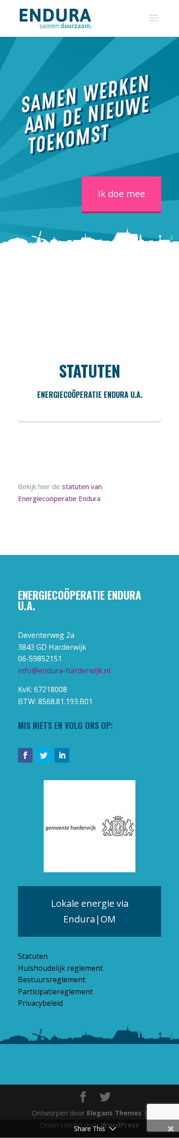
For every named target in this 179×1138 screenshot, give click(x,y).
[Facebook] (25, 755)
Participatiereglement (55, 991)
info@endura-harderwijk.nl (64, 670)
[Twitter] (43, 755)
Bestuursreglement (51, 980)
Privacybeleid (40, 1003)
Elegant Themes (114, 1112)
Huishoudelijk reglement (60, 968)
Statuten (33, 956)
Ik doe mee (121, 193)
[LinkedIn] (62, 755)
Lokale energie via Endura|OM (90, 911)
